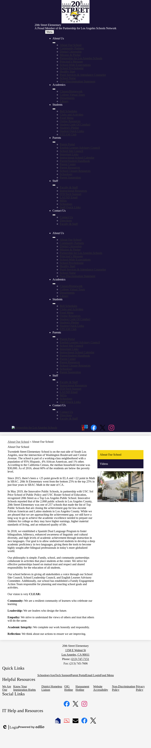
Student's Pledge (69, 127)
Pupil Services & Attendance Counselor (83, 74)
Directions (66, 220)
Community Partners (72, 48)
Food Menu (66, 117)
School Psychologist (71, 68)
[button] (53, 237)
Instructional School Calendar (77, 157)
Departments (67, 98)
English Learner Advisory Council (80, 147)
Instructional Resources (73, 190)
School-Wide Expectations (75, 64)
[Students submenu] (53, 108)
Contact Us (66, 217)
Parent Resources (70, 167)
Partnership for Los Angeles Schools (81, 58)
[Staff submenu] (53, 185)
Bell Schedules (68, 111)
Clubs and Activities (71, 114)
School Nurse (68, 78)
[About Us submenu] (53, 42)
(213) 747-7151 (80, 659)
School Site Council (71, 151)
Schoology (66, 174)
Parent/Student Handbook (75, 160)
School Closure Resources (75, 170)
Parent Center (68, 164)
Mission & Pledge (70, 54)
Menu (49, 32)
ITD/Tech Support (70, 194)
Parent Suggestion (70, 177)
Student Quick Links (72, 131)
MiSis (63, 200)
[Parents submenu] (53, 142)
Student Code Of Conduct (75, 124)
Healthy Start (67, 71)
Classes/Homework (71, 91)
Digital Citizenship (71, 51)
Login (10, 727)
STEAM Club (68, 134)
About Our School (70, 45)
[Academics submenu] (53, 89)
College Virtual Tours (72, 94)
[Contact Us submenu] (53, 214)
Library (64, 101)
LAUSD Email (69, 197)
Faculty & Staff (69, 187)
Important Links (69, 154)
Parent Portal (67, 144)
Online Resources (70, 121)
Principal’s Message (71, 61)
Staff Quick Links (70, 207)
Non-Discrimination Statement (77, 81)
